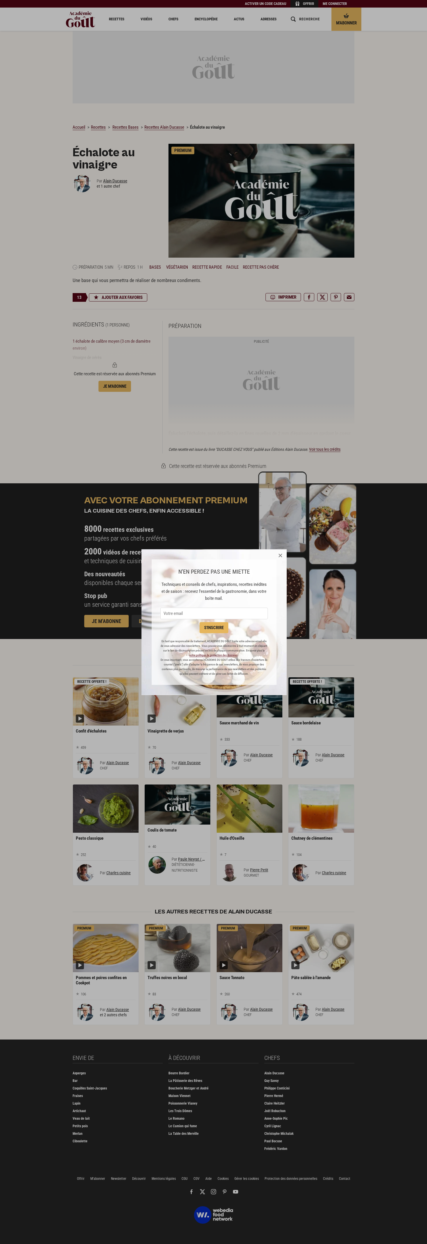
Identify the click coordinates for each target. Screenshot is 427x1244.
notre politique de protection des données (213, 655)
